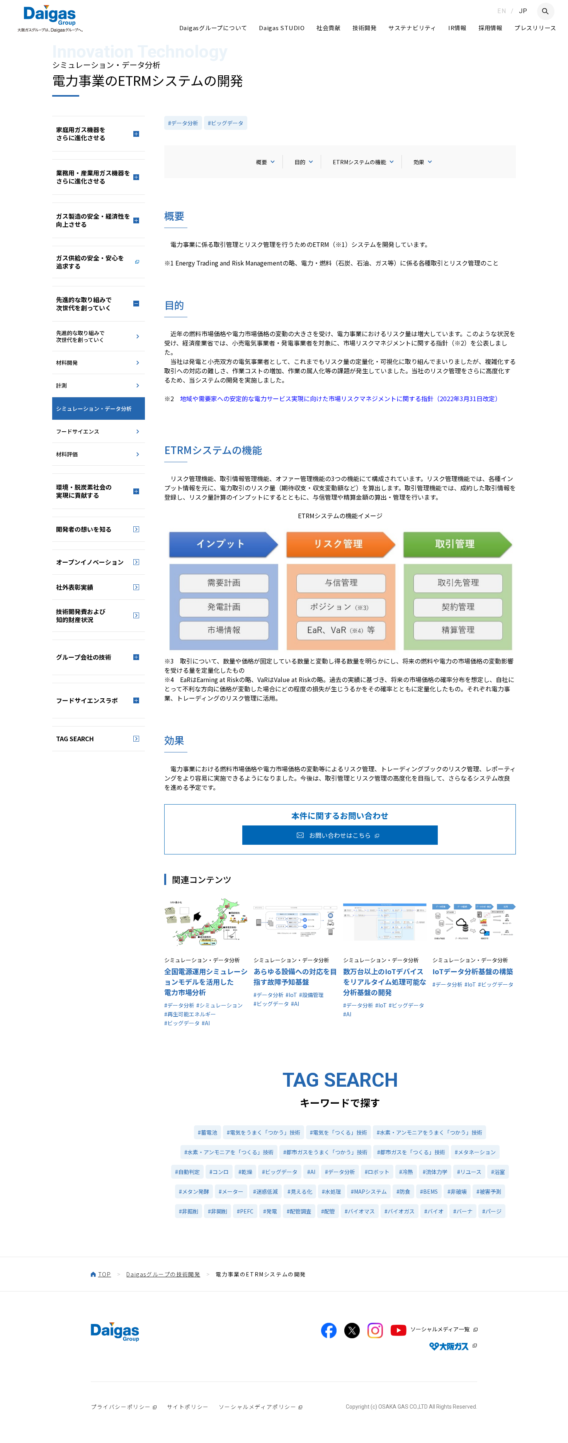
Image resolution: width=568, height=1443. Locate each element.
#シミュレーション (219, 1005)
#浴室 (498, 1172)
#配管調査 (299, 1211)
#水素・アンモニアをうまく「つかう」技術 (429, 1132)
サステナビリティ (412, 28)
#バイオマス (360, 1211)
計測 (61, 385)
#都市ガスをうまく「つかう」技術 (325, 1152)
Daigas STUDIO (282, 28)
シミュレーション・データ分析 (94, 408)
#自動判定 (187, 1172)
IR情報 (457, 28)
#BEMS (429, 1191)
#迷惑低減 (265, 1191)
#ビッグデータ (225, 123)
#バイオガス (399, 1211)
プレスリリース (535, 28)
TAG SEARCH (75, 738)
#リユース (469, 1172)
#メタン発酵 (194, 1191)
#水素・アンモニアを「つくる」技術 (229, 1152)
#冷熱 (406, 1172)
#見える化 (299, 1191)
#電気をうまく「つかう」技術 (263, 1132)
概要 (261, 162)
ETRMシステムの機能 (359, 162)
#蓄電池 (207, 1132)
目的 (299, 162)
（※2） (459, 342)
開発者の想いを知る (84, 529)
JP (523, 11)
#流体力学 (435, 1172)
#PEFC (245, 1211)
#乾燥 (245, 1172)
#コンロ (219, 1172)
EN (501, 11)
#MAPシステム (369, 1191)
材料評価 (67, 454)
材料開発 (67, 362)
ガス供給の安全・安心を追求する (90, 262)
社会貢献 (328, 28)
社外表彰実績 (74, 587)
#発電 (270, 1211)
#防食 (403, 1191)
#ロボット (377, 1172)
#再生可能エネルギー (190, 1014)
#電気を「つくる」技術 (338, 1132)
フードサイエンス (77, 431)
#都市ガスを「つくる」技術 (411, 1152)
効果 (418, 162)
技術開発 (364, 28)
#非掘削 (188, 1211)
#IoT (291, 995)
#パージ (492, 1211)
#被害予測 (488, 1191)
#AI (206, 1023)
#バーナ (463, 1211)
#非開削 (217, 1211)
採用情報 (490, 28)
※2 (332, 398)
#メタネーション (475, 1152)
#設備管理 (311, 995)
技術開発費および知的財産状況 (80, 615)
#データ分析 (183, 123)
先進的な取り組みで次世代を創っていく (80, 336)
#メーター (231, 1191)
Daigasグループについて (213, 28)
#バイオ (434, 1211)
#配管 (328, 1211)
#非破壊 (457, 1191)
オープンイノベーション (90, 562)
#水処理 (331, 1191)
